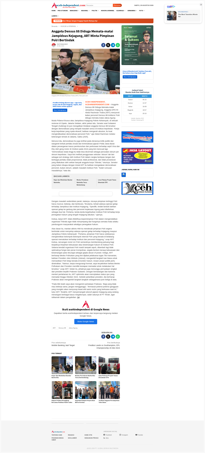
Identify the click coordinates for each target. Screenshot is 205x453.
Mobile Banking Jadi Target (63, 344)
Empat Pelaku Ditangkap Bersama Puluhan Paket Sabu (62, 401)
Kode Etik (88, 435)
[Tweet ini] (108, 45)
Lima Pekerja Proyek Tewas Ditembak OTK (108, 376)
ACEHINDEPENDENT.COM (97, 104)
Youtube (140, 435)
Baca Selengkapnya (60, 110)
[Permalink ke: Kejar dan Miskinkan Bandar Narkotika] (62, 365)
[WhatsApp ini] (118, 45)
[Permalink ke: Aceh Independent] (54, 45)
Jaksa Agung (73, 328)
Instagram (125, 435)
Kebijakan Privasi (91, 438)
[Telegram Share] (113, 45)
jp (78, 297)
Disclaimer (72, 438)
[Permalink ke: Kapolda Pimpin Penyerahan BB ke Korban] (85, 390)
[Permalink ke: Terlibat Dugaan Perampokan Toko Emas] (109, 390)
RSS (107, 438)
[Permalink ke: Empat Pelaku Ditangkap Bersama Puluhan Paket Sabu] (62, 390)
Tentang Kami (57, 435)
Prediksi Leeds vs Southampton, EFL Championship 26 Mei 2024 (104, 345)
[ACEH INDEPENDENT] (68, 5)
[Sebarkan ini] (103, 45)
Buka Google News (86, 321)
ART (54, 328)
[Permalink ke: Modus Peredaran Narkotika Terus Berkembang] (85, 365)
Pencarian (117, 5)
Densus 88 (62, 328)
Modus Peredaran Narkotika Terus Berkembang (82, 182)
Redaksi (71, 435)
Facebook (109, 435)
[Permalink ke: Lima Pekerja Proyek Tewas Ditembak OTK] (109, 365)
